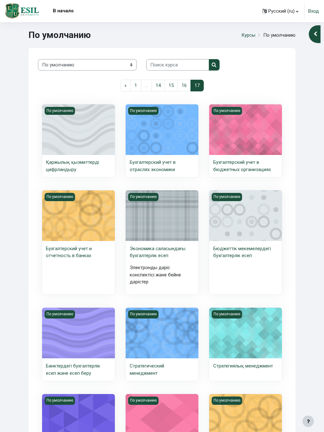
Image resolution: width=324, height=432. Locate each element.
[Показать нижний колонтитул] (308, 421)
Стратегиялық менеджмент (243, 366)
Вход (313, 11)
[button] (280, 11)
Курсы (248, 35)
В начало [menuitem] (63, 11)
